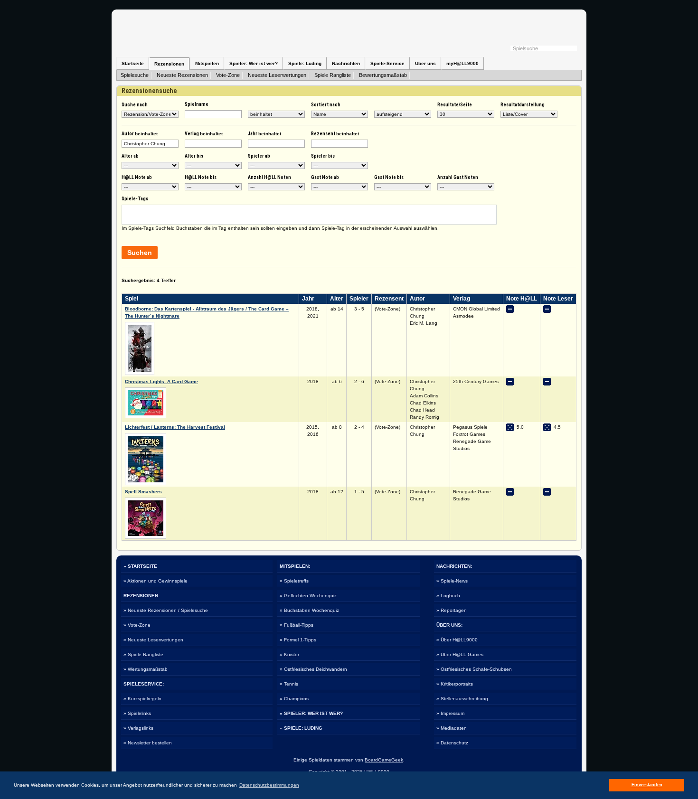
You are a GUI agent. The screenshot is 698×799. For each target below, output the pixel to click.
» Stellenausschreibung (462, 698)
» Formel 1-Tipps (298, 639)
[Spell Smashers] (145, 537)
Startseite (133, 63)
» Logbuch (448, 595)
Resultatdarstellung (522, 104)
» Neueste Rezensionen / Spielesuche (165, 610)
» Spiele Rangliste (143, 654)
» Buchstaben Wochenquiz (309, 610)
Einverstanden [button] (647, 784)
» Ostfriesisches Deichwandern (313, 669)
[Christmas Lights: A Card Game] (145, 416)
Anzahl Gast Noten (457, 177)
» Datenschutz (452, 742)
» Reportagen (451, 610)
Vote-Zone (228, 75)
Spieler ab (259, 156)
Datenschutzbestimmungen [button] (269, 785)
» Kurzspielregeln (142, 698)
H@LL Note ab (137, 177)
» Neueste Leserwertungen (153, 639)
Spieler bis (323, 156)
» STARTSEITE (140, 566)
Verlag (204, 133)
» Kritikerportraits (454, 683)
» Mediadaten (451, 728)
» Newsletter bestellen (147, 742)
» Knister (289, 654)
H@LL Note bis (201, 177)
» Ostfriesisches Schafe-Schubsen (474, 669)
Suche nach (135, 104)
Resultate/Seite (454, 104)
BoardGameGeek (384, 759)
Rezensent (335, 133)
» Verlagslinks (138, 728)
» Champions (294, 698)
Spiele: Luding (304, 63)
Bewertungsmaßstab (383, 75)
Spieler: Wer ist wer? (253, 63)
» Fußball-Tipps (296, 625)
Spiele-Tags (135, 198)
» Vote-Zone (137, 625)
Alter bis (194, 156)
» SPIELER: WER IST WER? (311, 713)
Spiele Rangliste (332, 75)
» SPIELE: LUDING (301, 728)
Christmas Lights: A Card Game (161, 381)
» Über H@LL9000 (457, 639)
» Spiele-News (452, 580)
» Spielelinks (137, 713)
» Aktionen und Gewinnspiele (155, 580)
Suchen (139, 252)
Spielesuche (135, 75)
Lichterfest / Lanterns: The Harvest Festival (175, 427)
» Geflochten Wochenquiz (308, 595)
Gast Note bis (389, 177)
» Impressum (450, 713)
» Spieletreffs (294, 580)
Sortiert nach (325, 104)
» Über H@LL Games (459, 654)
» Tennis (289, 683)
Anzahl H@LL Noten (269, 177)
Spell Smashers (143, 491)
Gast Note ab (325, 177)
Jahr (264, 133)
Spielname (196, 104)
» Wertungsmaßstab (145, 669)
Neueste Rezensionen (182, 75)
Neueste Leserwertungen (277, 75)
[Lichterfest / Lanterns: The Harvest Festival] (145, 483)
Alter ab (130, 156)
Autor (140, 133)
